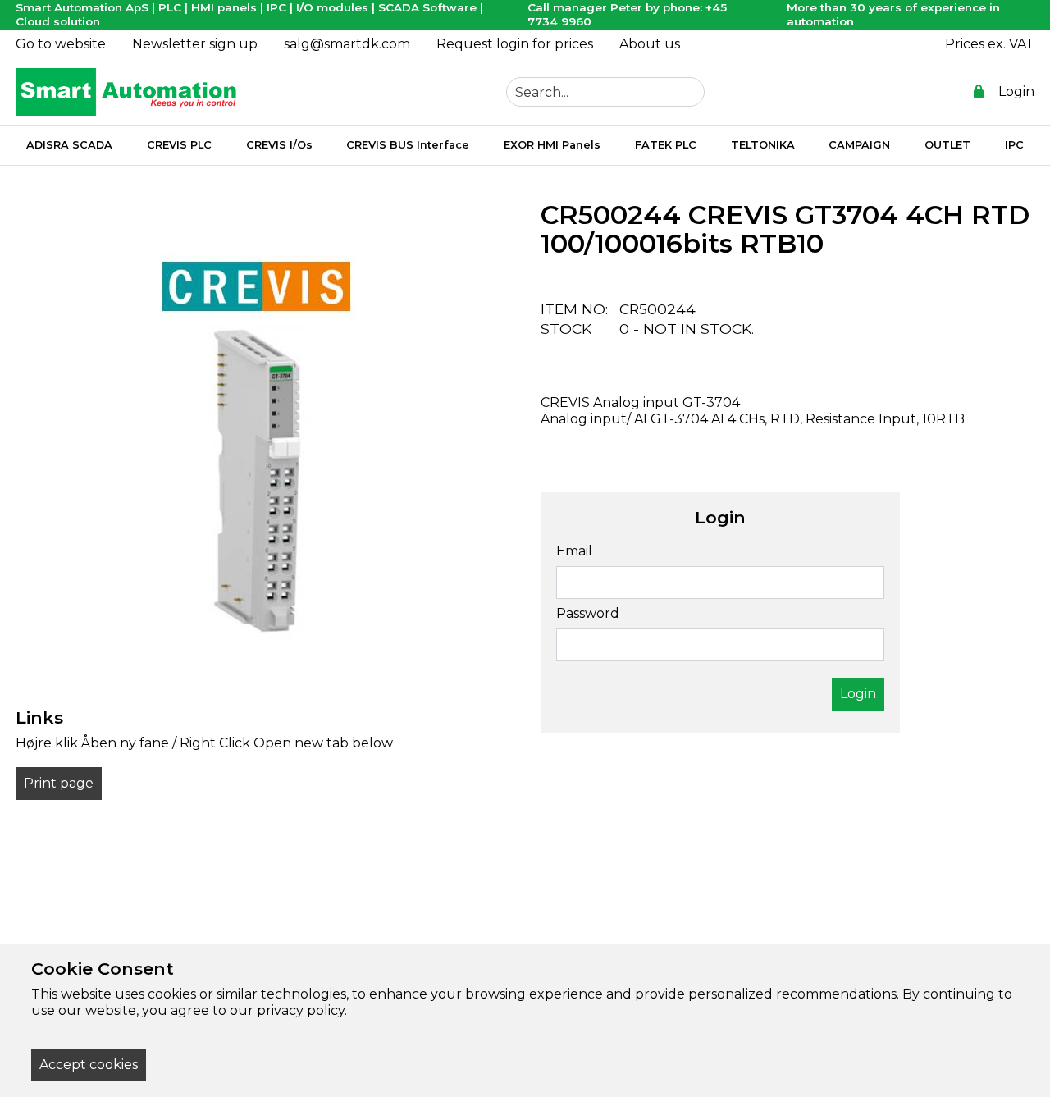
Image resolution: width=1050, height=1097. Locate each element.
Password (587, 613)
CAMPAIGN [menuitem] (859, 145)
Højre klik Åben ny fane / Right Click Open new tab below (204, 743)
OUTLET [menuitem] (947, 145)
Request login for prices (514, 44)
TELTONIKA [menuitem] (763, 145)
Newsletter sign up (195, 44)
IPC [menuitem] (1014, 145)
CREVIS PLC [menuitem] (179, 145)
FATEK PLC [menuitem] (665, 145)
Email (574, 551)
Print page (59, 783)
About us (649, 44)
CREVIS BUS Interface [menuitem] (407, 145)
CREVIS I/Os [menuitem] (279, 145)
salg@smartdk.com (347, 44)
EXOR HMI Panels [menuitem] (552, 145)
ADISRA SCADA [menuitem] (69, 145)
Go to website (61, 44)
